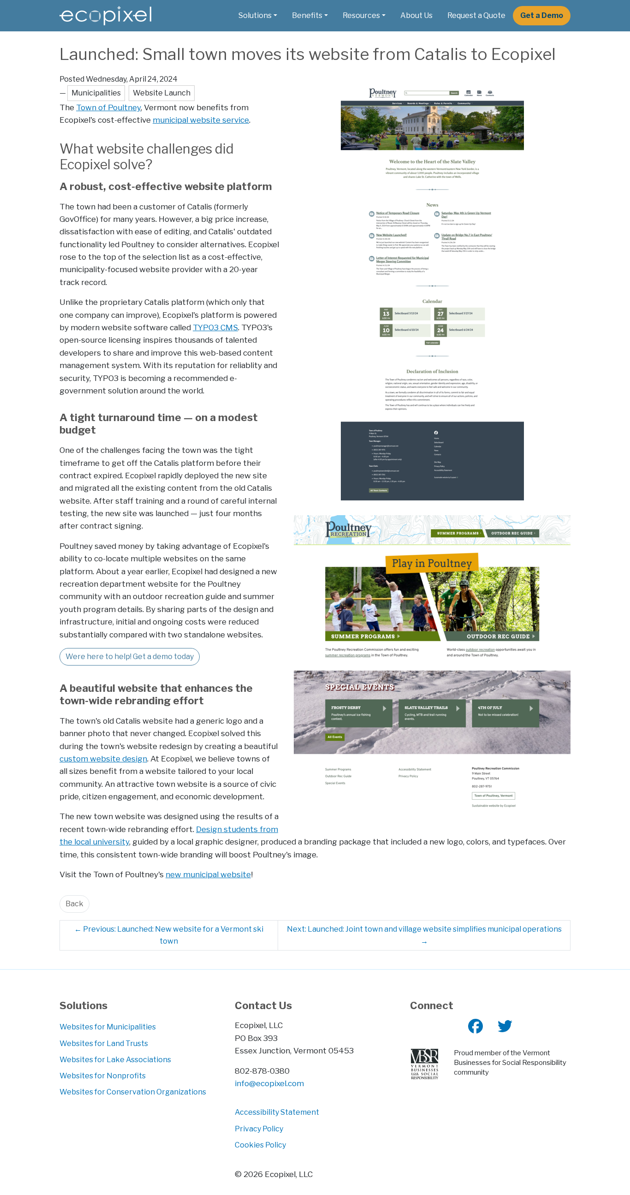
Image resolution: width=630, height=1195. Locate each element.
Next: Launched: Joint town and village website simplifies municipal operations (424, 935)
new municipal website (208, 874)
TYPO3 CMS (215, 327)
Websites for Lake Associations (115, 1059)
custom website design (103, 758)
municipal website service (201, 120)
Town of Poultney (108, 107)
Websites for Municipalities (107, 1027)
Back (74, 903)
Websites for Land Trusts (103, 1043)
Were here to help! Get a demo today (129, 656)
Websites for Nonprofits (102, 1075)
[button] (258, 15)
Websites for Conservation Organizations (132, 1092)
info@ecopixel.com (269, 1083)
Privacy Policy (259, 1128)
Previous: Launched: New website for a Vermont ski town (168, 935)
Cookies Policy (260, 1145)
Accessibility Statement (277, 1112)
